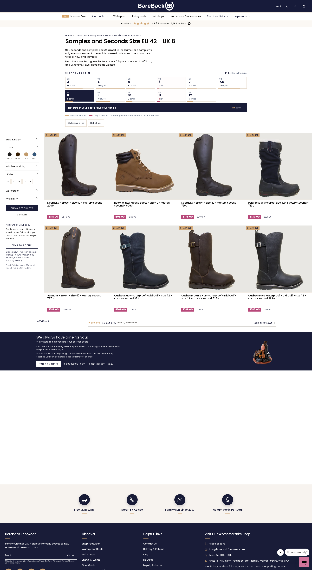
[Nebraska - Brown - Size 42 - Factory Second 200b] (77, 166)
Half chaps (158, 16)
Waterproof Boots (92, 549)
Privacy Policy (59, 561)
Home (68, 35)
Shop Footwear (91, 543)
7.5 (24, 181)
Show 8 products (22, 208)
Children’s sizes (76, 123)
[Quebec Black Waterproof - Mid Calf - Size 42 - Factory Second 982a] (278, 258)
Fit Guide (148, 559)
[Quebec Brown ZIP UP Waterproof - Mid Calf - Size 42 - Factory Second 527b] (211, 258)
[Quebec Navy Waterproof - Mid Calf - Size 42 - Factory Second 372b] (144, 258)
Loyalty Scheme (152, 565)
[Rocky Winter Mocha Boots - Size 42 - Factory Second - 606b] (144, 166)
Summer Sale (75, 16)
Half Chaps (88, 554)
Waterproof (119, 16)
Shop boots (97, 16)
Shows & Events (91, 559)
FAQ (145, 554)
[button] (294, 6)
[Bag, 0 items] (303, 6)
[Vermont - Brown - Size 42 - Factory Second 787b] (77, 258)
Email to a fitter (22, 245)
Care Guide (88, 565)
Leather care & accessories (185, 16)
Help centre (240, 16)
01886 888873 (71, 363)
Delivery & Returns (153, 549)
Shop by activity (216, 16)
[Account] (286, 6)
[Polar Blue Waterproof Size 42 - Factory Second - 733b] (278, 166)
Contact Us (150, 543)
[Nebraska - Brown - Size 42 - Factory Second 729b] (211, 166)
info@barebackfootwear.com (227, 549)
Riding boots (139, 16)
